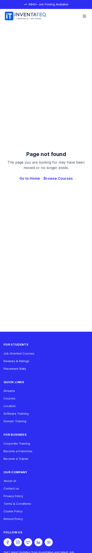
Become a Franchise (18, 451)
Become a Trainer (16, 458)
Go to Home (29, 178)
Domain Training (15, 421)
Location (10, 406)
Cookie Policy (13, 511)
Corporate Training (17, 443)
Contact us (11, 488)
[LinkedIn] (38, 542)
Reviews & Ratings (16, 361)
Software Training (16, 413)
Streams (9, 391)
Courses (9, 398)
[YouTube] (49, 542)
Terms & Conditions (17, 503)
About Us (10, 481)
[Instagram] (18, 542)
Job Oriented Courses (19, 353)
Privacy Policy (13, 496)
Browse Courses (58, 178)
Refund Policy (13, 519)
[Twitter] (28, 542)
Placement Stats (15, 368)
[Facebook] (8, 542)
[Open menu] (84, 16)
